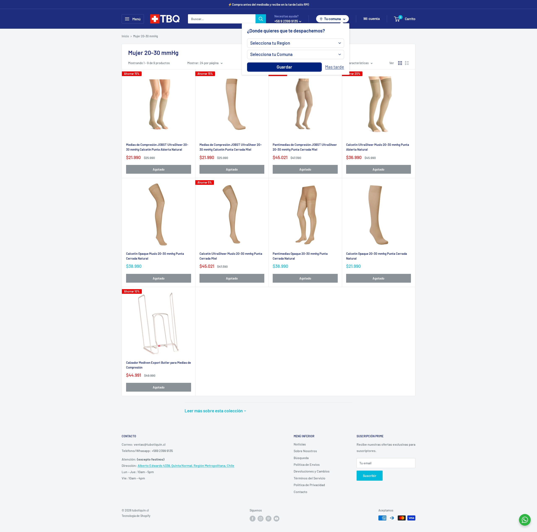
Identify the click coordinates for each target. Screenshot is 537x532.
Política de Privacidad (309, 485)
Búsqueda (301, 458)
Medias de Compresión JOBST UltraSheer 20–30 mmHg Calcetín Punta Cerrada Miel (230, 147)
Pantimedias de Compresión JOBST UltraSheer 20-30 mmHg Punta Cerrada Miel (305, 147)
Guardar (284, 67)
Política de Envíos (307, 464)
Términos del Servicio (309, 478)
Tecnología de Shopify (136, 516)
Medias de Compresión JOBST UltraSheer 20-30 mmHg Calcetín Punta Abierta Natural (157, 147)
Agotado (158, 169)
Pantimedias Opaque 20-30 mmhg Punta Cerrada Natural (300, 256)
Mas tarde (334, 67)
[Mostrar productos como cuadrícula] (400, 63)
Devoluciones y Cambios (312, 471)
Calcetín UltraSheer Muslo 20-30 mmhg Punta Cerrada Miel (230, 256)
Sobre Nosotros (305, 451)
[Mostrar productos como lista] (407, 63)
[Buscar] (260, 18)
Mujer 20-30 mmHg (145, 36)
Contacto (300, 492)
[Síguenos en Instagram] (260, 518)
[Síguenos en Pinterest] (268, 518)
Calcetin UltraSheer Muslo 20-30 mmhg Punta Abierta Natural (377, 147)
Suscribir (369, 476)
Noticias (300, 444)
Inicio (125, 36)
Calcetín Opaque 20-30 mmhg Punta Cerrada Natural (376, 256)
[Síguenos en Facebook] (252, 518)
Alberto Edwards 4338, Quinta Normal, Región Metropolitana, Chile (186, 465)
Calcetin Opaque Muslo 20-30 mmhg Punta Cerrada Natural (155, 256)
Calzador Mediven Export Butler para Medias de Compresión (158, 365)
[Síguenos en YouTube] (276, 518)
